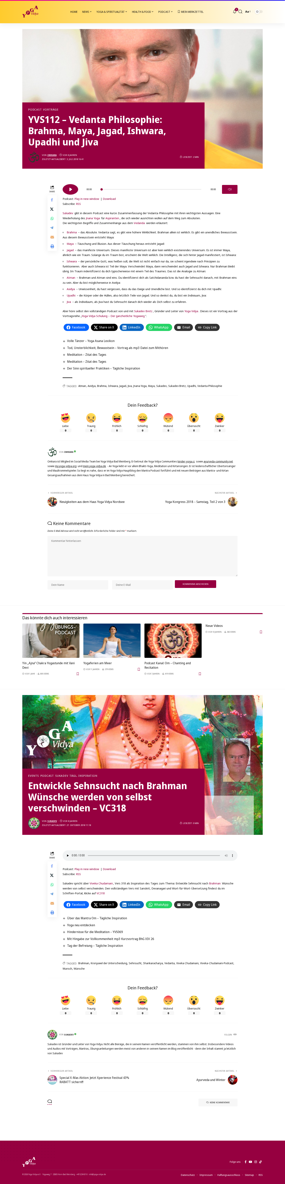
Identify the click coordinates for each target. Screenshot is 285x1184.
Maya (70, 244)
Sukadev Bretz (143, 311)
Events (33, 775)
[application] (150, 188)
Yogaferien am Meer (97, 663)
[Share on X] (52, 209)
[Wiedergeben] (70, 189)
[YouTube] (250, 1161)
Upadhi (71, 295)
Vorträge (50, 109)
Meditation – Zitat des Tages (86, 354)
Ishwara (72, 261)
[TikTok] (260, 1161)
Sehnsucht (135, 963)
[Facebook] (245, 1161)
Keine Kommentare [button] (220, 1102)
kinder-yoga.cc (186, 461)
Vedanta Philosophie (209, 386)
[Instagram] (255, 1161)
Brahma (72, 232)
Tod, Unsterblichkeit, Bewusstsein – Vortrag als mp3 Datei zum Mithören (117, 348)
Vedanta (169, 963)
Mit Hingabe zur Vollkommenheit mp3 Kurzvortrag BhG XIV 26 (110, 939)
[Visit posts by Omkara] (34, 157)
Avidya (71, 289)
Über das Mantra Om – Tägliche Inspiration (97, 918)
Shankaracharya (153, 963)
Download (109, 199)
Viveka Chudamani (101, 883)
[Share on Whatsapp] (52, 218)
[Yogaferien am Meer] (112, 641)
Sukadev (68, 213)
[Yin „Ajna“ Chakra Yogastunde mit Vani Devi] (50, 641)
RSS (78, 204)
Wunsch (67, 968)
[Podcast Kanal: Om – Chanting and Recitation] (173, 641)
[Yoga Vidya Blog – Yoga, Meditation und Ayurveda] (28, 1162)
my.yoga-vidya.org (66, 466)
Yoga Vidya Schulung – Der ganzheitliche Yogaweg (113, 316)
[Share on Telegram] (52, 228)
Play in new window (86, 199)
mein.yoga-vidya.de (94, 466)
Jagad (70, 250)
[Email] (52, 237)
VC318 (101, 893)
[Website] (235, 1034)
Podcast (35, 109)
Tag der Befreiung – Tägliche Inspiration (95, 945)
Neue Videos (214, 626)
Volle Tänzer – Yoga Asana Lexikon (91, 341)
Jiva (69, 302)
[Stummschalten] (230, 189)
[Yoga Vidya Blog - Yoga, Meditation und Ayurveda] (30, 11)
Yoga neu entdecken (81, 925)
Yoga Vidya (191, 311)
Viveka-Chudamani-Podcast (216, 963)
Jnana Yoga (93, 218)
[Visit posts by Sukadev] (34, 823)
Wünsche (79, 968)
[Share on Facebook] (52, 200)
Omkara (52, 155)
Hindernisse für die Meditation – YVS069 (95, 932)
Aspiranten (112, 218)
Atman (71, 277)
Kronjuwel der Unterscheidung (109, 963)
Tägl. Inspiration (83, 775)
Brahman (215, 883)
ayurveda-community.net (218, 461)
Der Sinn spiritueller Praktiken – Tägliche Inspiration (103, 368)
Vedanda (139, 223)
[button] (240, 11)
